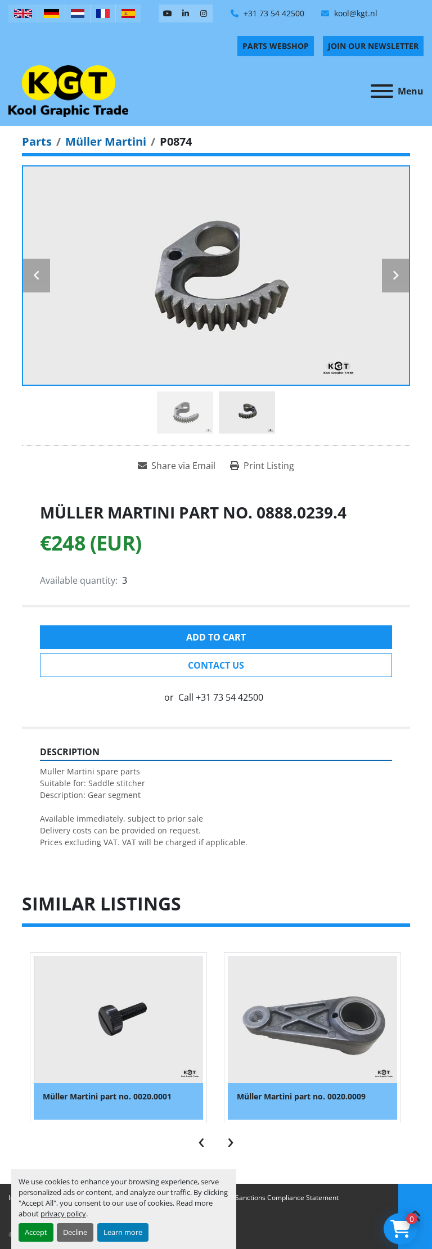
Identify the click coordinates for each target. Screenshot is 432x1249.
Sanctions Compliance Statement (287, 1197)
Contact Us (216, 665)
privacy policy (63, 1214)
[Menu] (382, 91)
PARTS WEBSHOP (275, 45)
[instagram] (204, 13)
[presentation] (201, 1140)
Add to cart (216, 637)
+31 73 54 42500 (272, 13)
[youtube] (168, 13)
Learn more (123, 1232)
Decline (75, 1232)
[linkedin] (186, 13)
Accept (36, 1232)
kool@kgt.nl (354, 13)
